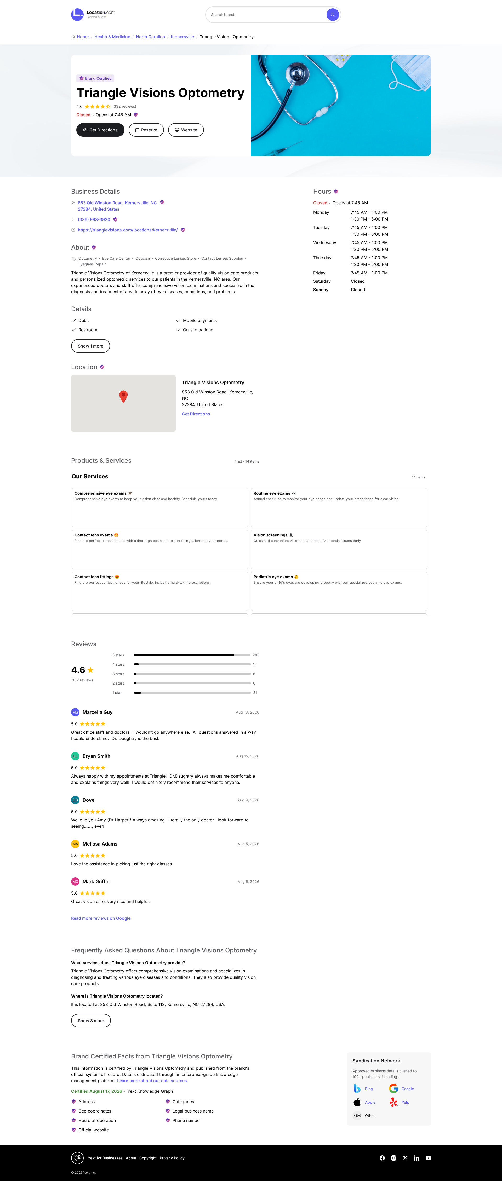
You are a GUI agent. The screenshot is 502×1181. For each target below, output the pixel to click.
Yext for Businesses (105, 1158)
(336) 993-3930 (94, 219)
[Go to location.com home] (93, 14)
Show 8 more (91, 1020)
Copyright (148, 1158)
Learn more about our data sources (152, 1080)
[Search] (333, 14)
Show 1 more (90, 346)
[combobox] (273, 14)
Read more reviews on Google (100, 918)
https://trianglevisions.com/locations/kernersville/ (128, 230)
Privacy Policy (172, 1158)
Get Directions (196, 413)
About (131, 1158)
